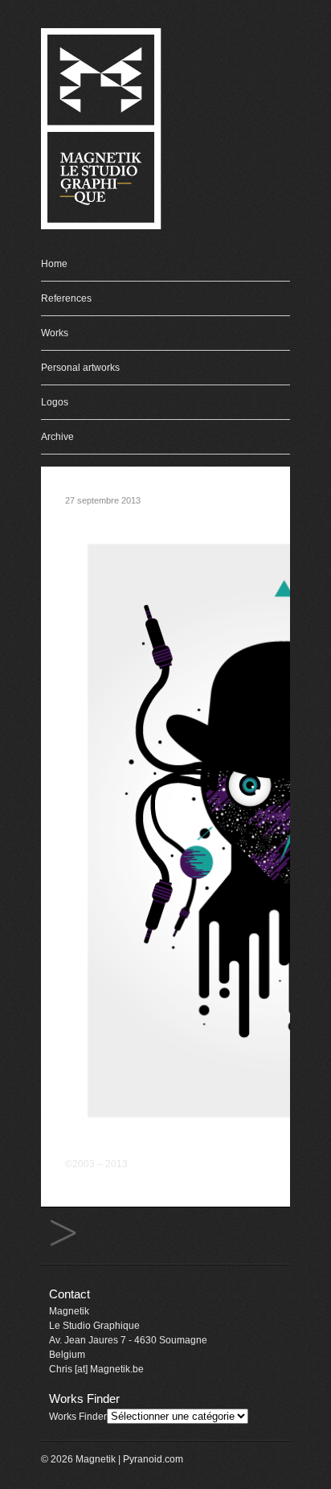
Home (54, 263)
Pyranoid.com (153, 1459)
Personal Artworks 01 (63, 1234)
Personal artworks (80, 367)
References (66, 298)
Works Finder (78, 1416)
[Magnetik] (101, 226)
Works (54, 333)
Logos (54, 402)
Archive (57, 436)
